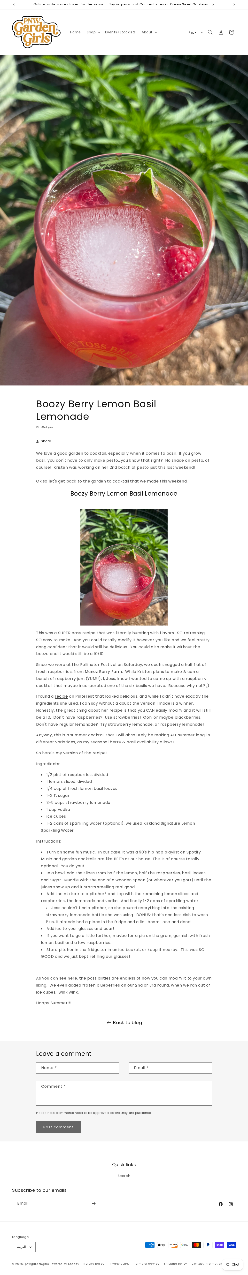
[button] (93, 32)
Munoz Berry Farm (103, 671)
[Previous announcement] (13, 4)
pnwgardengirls (37, 1264)
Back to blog (127, 1022)
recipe (61, 696)
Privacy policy (119, 1264)
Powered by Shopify (64, 1264)
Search (124, 1175)
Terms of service (146, 1264)
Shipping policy (175, 1264)
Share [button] (46, 441)
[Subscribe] (93, 1203)
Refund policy (94, 1264)
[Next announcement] (234, 4)
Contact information (207, 1264)
